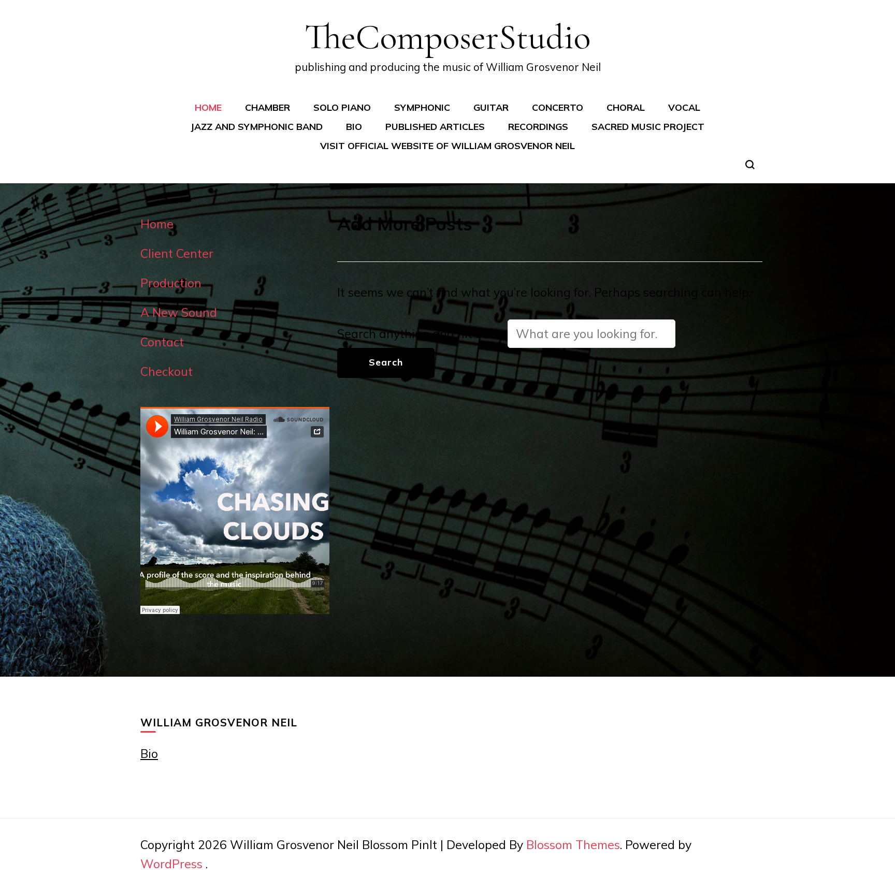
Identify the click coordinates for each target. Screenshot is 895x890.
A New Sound (178, 312)
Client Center (176, 253)
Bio (354, 126)
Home (208, 107)
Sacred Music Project (647, 126)
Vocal (684, 107)
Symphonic (422, 107)
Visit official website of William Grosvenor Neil (447, 145)
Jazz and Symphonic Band (257, 126)
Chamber (267, 107)
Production (170, 282)
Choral (626, 107)
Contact (162, 341)
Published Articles (435, 126)
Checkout (166, 371)
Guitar (491, 107)
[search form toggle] (750, 164)
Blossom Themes (573, 844)
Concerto (557, 107)
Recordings (538, 126)
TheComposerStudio (447, 37)
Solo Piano (342, 107)
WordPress (171, 863)
